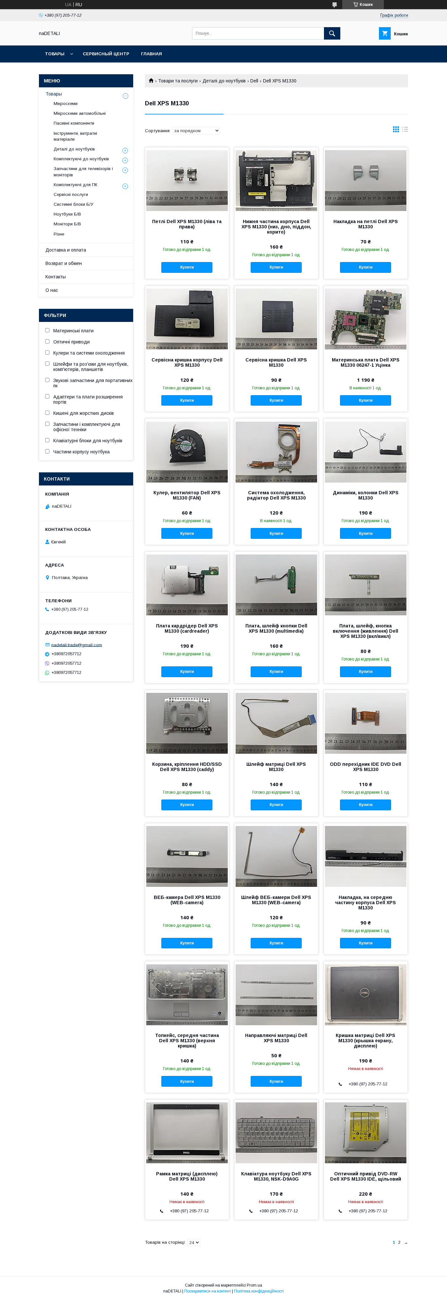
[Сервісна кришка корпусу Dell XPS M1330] (187, 318)
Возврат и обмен (63, 263)
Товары (54, 53)
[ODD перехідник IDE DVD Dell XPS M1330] (365, 723)
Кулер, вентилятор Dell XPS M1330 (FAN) (187, 495)
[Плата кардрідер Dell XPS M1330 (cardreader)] (187, 584)
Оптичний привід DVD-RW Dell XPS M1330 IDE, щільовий (365, 1176)
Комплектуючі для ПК (75, 184)
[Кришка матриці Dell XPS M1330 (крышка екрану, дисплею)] (365, 994)
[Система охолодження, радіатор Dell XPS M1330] (276, 451)
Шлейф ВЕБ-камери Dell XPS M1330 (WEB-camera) (276, 900)
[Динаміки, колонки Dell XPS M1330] (365, 451)
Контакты (55, 276)
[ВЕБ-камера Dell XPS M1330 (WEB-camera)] (187, 856)
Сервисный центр (106, 53)
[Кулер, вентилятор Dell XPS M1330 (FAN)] (187, 451)
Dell (254, 80)
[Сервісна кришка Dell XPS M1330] (276, 318)
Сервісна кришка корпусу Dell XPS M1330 (187, 362)
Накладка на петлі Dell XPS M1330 (365, 224)
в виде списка (405, 130)
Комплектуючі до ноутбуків (81, 158)
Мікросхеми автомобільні (80, 113)
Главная (151, 53)
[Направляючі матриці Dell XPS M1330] (276, 994)
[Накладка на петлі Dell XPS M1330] (365, 180)
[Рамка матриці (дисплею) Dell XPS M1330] (187, 1132)
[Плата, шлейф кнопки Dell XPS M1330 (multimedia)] (276, 584)
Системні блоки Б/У (73, 204)
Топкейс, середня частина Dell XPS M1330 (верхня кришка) (187, 1040)
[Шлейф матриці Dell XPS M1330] (276, 723)
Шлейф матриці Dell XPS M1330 (276, 767)
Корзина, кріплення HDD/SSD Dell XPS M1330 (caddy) (187, 767)
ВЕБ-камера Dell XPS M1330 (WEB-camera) (187, 900)
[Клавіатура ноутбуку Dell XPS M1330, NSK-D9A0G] (276, 1132)
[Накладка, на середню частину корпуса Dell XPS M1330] (365, 856)
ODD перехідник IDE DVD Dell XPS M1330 (365, 767)
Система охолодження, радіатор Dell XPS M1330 (276, 495)
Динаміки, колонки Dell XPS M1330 (366, 495)
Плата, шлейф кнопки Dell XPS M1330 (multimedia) (276, 628)
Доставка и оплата (65, 250)
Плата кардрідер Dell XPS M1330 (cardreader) (187, 628)
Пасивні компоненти (74, 123)
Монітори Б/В (67, 223)
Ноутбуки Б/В (67, 214)
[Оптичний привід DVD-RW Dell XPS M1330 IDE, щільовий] (365, 1132)
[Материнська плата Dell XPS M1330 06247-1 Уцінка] (365, 318)
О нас (51, 290)
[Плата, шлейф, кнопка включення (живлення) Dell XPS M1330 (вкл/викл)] (365, 584)
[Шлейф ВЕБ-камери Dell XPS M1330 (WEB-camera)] (276, 856)
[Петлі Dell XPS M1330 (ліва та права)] (187, 180)
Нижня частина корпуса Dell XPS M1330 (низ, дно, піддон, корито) (276, 227)
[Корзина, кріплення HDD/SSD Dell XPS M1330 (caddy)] (187, 723)
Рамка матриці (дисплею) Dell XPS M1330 (187, 1176)
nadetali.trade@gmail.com (76, 644)
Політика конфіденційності (259, 1291)
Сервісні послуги (71, 194)
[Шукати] (332, 33)
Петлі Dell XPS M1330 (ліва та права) (187, 224)
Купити (187, 267)
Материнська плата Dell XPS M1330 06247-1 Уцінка (366, 362)
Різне (59, 234)
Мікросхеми (66, 103)
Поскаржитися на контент (207, 1291)
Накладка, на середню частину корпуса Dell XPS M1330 (365, 902)
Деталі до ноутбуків (224, 80)
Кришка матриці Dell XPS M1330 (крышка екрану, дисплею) (365, 1040)
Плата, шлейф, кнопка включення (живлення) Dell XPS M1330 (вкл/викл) (365, 631)
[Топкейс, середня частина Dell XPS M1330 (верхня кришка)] (187, 994)
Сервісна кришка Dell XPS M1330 (276, 362)
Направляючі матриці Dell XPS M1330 (276, 1038)
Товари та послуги (178, 80)
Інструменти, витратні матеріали (75, 136)
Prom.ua (254, 1285)
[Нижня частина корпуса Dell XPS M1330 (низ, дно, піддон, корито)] (276, 180)
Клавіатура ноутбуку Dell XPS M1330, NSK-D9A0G (276, 1176)
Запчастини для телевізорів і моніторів (83, 171)
